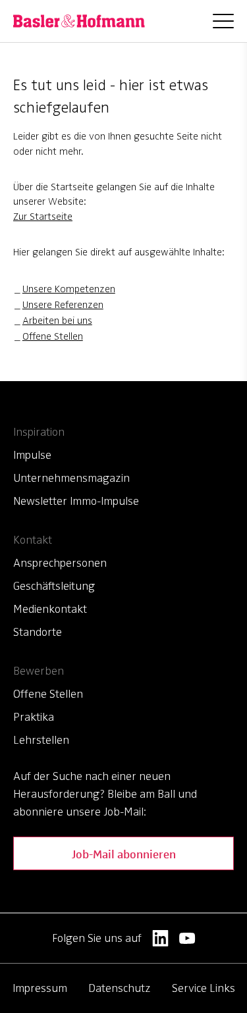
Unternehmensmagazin (71, 478)
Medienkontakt (50, 609)
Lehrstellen (41, 740)
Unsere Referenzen (62, 304)
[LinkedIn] (160, 938)
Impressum (40, 988)
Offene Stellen (52, 336)
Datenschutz (119, 988)
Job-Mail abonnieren (124, 853)
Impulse (32, 455)
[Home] (79, 21)
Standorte (37, 632)
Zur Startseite (42, 216)
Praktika (33, 717)
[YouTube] (187, 938)
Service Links (203, 988)
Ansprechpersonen (60, 563)
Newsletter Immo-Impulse (76, 501)
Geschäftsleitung (54, 586)
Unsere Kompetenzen (68, 289)
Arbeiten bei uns (57, 320)
